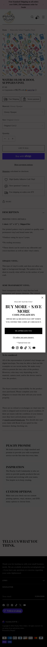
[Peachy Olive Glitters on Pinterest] (21, 348)
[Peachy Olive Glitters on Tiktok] (25, 348)
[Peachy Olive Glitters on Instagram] (17, 348)
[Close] (42, 298)
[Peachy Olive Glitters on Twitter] (29, 348)
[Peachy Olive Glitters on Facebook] (13, 348)
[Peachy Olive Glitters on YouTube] (34, 348)
